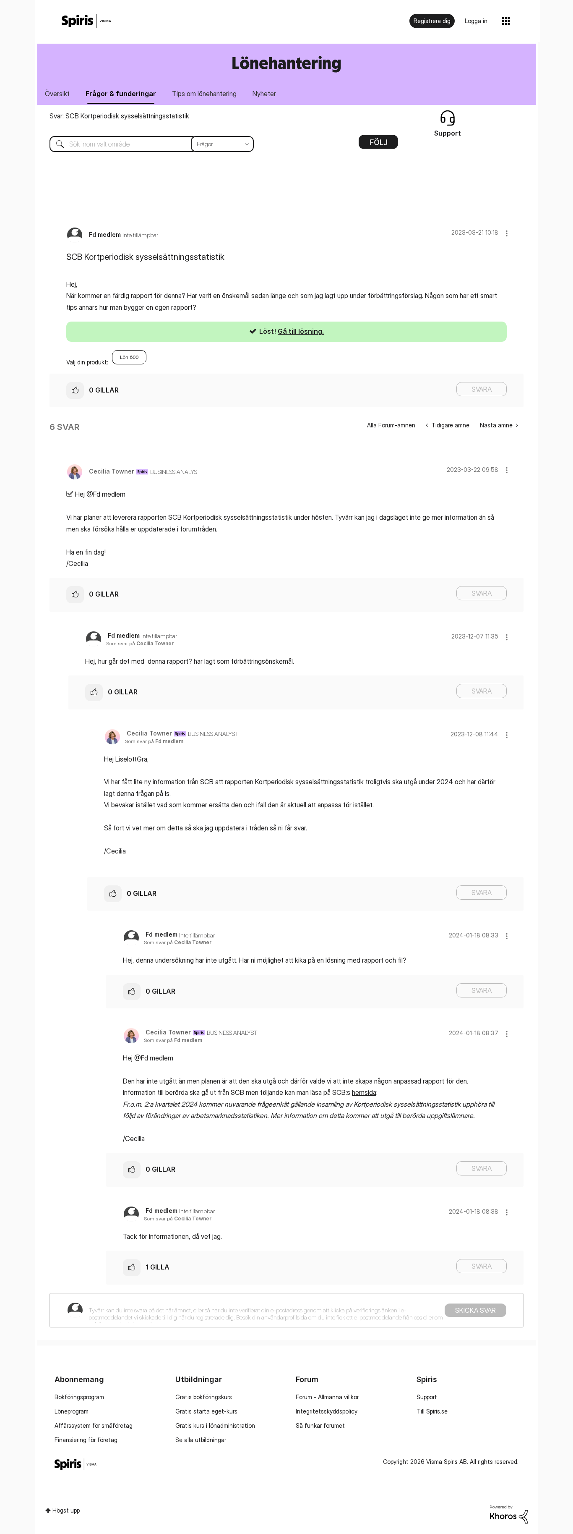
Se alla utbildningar (200, 1439)
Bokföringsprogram (79, 1396)
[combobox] (145, 144)
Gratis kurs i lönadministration (215, 1425)
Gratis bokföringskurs (203, 1396)
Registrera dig (432, 20)
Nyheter (264, 93)
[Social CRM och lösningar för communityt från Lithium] (509, 1513)
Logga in (476, 20)
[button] (506, 233)
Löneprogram (72, 1411)
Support (427, 1396)
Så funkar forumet (320, 1425)
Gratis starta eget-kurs (206, 1411)
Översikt (57, 93)
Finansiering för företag (86, 1439)
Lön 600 (129, 357)
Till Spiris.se (432, 1411)
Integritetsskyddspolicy (326, 1411)
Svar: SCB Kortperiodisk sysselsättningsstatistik (119, 116)
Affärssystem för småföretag (94, 1425)
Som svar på (140, 643)
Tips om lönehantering (204, 93)
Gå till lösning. (301, 331)
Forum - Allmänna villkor (327, 1396)
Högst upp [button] (66, 1510)
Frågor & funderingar (121, 93)
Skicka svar (475, 1310)
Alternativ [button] (378, 145)
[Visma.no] (86, 21)
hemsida (364, 1092)
